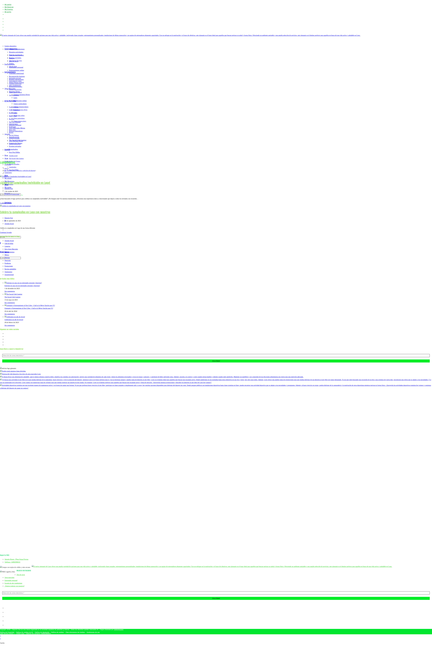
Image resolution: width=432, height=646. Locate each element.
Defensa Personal (15, 125)
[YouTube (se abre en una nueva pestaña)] (5, 27)
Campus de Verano (15, 143)
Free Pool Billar (14, 152)
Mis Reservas (9, 7)
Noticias (7, 258)
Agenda (7, 134)
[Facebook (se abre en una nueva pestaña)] (5, 21)
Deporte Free (8, 188)
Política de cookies (57, 632)
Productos (7, 194)
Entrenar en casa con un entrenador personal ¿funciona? (22, 286)
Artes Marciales (9, 88)
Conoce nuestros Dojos (22, 95)
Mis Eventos (8, 9)
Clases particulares (20, 104)
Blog (6, 155)
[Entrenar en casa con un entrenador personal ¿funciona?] (23, 283)
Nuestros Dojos (14, 91)
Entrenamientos (9, 252)
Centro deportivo (10, 46)
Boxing (11, 119)
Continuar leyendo (6, 203)
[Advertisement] (216, 474)
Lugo (15, 98)
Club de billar (8, 243)
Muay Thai (13, 116)
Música (6, 255)
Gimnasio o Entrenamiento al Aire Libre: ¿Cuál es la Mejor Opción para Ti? (28, 308)
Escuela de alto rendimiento (13, 583)
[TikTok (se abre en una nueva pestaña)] (5, 30)
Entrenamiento (9, 64)
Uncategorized (9, 275)
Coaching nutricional (16, 73)
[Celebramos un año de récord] (14, 317)
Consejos (7, 246)
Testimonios (8, 272)
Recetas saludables (10, 269)
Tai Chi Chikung (15, 122)
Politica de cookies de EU (24, 632)
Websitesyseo (118, 629)
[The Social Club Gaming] (13, 294)
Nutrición (7, 260)
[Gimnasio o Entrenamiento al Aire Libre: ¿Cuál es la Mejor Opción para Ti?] (29, 305)
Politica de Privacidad (7, 632)
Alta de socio (13, 61)
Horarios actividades (16, 52)
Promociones (15, 194)
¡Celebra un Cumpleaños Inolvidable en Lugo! (25, 183)
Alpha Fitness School (16, 82)
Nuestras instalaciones (17, 49)
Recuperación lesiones (17, 76)
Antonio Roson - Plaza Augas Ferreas (16, 559)
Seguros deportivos (15, 131)
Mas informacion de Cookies (75, 632)
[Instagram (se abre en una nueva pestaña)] (5, 24)
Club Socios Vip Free (16, 55)
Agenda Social (9, 224)
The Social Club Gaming (17, 140)
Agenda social (14, 137)
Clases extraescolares (21, 107)
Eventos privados (15, 146)
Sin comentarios (9, 291)
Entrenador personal (16, 67)
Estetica (11, 58)
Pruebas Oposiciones (16, 79)
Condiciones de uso (93, 632)
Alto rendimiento (15, 85)
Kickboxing (13, 113)
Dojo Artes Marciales (11, 249)
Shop (6, 158)
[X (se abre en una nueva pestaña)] (5, 19)
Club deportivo (14, 110)
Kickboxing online (20, 101)
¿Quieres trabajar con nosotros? (14, 586)
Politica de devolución (42, 632)
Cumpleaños (13, 149)
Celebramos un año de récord (13, 320)
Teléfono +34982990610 (12, 562)
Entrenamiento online (16, 70)
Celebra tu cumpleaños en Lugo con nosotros (25, 212)
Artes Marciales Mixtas (17, 128)
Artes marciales (9, 577)
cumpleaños (8, 172)
